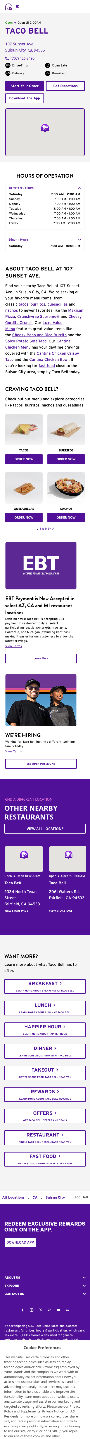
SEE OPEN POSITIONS (41, 764)
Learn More (41, 658)
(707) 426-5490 (23, 58)
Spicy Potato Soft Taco (26, 341)
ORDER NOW (23, 459)
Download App (20, 1242)
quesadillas (57, 304)
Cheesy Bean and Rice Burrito (39, 335)
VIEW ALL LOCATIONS (45, 828)
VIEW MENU (45, 528)
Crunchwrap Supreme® (38, 317)
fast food (47, 366)
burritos (38, 304)
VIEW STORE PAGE (16, 911)
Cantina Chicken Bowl (49, 360)
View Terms (13, 646)
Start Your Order (24, 86)
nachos (11, 311)
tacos (23, 304)
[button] (45, 1277)
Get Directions (65, 86)
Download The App (24, 98)
